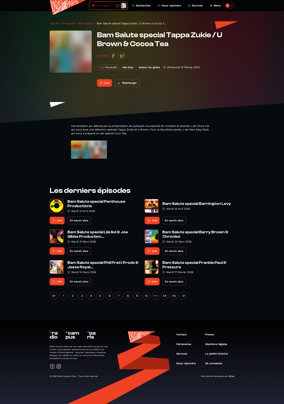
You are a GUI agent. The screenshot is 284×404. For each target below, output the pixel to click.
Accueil (54, 23)
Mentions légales (216, 344)
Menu (217, 5)
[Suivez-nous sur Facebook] (52, 366)
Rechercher (143, 5)
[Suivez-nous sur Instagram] (58, 366)
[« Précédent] (54, 295)
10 (146, 295)
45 (174, 295)
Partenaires (183, 344)
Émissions (68, 23)
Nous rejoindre (171, 5)
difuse (231, 376)
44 (164, 295)
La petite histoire (216, 353)
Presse (209, 334)
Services (197, 5)
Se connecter (213, 363)
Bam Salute (86, 23)
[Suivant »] (183, 295)
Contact (181, 334)
